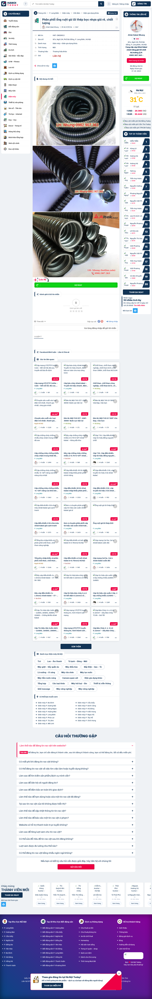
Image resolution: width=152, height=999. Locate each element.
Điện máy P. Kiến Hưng (87, 711)
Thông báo (123, 932)
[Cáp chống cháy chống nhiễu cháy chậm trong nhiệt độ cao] (46, 442)
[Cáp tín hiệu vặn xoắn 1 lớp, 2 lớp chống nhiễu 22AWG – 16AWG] (105, 582)
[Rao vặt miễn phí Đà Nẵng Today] (137, 121)
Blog (121, 940)
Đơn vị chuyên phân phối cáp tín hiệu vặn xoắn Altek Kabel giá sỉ (76, 524)
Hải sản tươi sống (88, 944)
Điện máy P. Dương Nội (47, 705)
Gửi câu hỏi (76, 866)
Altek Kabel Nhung (136, 34)
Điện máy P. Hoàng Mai (47, 711)
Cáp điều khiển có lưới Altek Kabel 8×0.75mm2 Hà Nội (75, 559)
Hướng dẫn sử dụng (127, 944)
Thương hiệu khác (60, 51)
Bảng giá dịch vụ (126, 936)
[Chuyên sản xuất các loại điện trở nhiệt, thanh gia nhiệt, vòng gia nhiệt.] (46, 407)
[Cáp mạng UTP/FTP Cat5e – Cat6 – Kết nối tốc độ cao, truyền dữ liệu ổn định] (46, 372)
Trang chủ (42, 13)
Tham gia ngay (136, 292)
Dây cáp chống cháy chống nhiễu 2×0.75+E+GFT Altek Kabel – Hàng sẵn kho (75, 454)
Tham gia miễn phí (52, 985)
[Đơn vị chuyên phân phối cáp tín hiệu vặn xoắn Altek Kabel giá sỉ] (76, 512)
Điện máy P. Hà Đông (86, 708)
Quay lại (112, 13)
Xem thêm (76, 646)
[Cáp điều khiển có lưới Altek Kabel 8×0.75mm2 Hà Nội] (76, 547)
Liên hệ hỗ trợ (124, 948)
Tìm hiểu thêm (139, 305)
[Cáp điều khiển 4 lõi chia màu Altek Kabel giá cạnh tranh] (46, 512)
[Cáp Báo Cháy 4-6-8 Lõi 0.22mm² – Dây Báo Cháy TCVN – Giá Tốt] (105, 617)
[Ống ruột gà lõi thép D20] (105, 512)
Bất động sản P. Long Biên (53, 953)
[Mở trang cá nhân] (127, 141)
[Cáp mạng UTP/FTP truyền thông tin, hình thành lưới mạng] (76, 617)
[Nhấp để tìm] (101, 4)
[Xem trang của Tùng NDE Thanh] (65, 427)
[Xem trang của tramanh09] (36, 567)
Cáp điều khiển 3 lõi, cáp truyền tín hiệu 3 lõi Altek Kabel (103, 489)
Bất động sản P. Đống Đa (52, 940)
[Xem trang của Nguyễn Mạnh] (95, 497)
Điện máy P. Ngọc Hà (86, 714)
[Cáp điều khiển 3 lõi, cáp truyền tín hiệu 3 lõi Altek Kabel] (105, 477)
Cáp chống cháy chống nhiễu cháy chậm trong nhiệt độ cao (46, 454)
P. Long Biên (54, 13)
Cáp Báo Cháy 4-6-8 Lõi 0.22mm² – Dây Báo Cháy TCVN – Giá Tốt (103, 629)
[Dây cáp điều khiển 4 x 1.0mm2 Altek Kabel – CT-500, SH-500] (46, 582)
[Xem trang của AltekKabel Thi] (36, 637)
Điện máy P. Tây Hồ (85, 717)
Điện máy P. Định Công (87, 705)
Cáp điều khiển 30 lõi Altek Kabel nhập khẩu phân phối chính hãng (75, 489)
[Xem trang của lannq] (36, 427)
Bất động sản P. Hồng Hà (52, 957)
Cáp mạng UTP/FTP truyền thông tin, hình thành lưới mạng (75, 629)
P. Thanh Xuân (10, 965)
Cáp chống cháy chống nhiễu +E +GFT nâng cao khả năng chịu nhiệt (46, 489)
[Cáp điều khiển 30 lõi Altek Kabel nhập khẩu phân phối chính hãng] (76, 477)
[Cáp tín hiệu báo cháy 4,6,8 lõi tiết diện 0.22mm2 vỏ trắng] (76, 582)
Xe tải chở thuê (87, 936)
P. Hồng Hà (8, 961)
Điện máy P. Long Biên (47, 714)
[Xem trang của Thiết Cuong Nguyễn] (95, 392)
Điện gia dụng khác (91, 13)
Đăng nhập (113, 321)
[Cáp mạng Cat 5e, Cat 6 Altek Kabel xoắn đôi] (105, 547)
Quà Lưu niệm (86, 953)
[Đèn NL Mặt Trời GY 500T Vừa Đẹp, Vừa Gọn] (105, 407)
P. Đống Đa (8, 944)
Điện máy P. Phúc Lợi (46, 717)
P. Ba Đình (8, 953)
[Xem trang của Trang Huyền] (95, 532)
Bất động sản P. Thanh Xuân (54, 961)
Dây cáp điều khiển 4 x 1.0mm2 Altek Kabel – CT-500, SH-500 (45, 594)
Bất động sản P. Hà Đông (52, 948)
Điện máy (66, 13)
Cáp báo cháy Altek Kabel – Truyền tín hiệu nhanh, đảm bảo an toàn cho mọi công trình (75, 384)
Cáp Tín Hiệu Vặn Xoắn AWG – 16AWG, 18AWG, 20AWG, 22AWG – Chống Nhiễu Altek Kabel (46, 629)
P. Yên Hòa (8, 948)
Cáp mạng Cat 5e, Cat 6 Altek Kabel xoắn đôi (103, 559)
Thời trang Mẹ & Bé (88, 961)
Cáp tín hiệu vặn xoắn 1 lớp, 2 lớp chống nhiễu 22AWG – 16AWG (105, 594)
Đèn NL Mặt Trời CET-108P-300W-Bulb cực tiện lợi (75, 419)
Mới (54, 47)
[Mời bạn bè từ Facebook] (135, 310)
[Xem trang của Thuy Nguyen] (36, 392)
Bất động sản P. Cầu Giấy (53, 932)
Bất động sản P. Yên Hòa (52, 944)
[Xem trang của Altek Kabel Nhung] (36, 462)
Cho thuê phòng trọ (88, 932)
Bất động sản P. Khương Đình (54, 965)
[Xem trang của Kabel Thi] (65, 462)
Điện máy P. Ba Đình (46, 702)
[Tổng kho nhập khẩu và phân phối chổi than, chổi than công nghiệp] (46, 547)
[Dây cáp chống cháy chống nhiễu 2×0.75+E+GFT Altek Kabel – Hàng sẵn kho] (76, 442)
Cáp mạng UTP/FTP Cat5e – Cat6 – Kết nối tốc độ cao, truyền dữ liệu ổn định (46, 384)
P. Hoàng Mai (9, 932)
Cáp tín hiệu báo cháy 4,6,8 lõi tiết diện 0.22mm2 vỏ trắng (75, 594)
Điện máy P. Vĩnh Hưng (87, 720)
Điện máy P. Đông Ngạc (47, 708)
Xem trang (41, 903)
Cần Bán (76, 13)
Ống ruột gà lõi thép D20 (103, 523)
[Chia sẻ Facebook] (54, 65)
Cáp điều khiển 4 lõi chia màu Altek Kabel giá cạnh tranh (46, 524)
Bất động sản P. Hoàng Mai (53, 928)
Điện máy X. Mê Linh (46, 723)
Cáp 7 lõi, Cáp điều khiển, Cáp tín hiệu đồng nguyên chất (103, 454)
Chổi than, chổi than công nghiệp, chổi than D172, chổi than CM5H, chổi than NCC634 (105, 384)
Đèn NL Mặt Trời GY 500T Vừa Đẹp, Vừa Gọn (105, 419)
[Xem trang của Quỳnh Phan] (65, 567)
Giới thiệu (123, 928)
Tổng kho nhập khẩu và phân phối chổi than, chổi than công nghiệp (46, 559)
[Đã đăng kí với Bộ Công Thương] (133, 957)
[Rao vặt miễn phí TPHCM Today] (137, 127)
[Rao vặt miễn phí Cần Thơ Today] (137, 124)
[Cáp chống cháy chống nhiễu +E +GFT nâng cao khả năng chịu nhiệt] (46, 477)
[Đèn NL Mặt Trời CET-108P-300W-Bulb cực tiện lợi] (76, 407)
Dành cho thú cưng (88, 957)
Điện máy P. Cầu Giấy (86, 702)
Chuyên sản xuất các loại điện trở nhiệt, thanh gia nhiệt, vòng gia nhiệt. (45, 419)
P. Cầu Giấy (8, 936)
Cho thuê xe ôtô (87, 928)
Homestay (85, 940)
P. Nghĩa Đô (8, 940)
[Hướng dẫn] (25, 3)
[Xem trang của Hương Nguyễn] (95, 462)
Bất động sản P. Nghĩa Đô (53, 936)
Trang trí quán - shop (89, 948)
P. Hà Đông (8, 957)
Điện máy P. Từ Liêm (46, 720)
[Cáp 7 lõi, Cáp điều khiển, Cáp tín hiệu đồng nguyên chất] (105, 442)
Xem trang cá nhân (136, 60)
